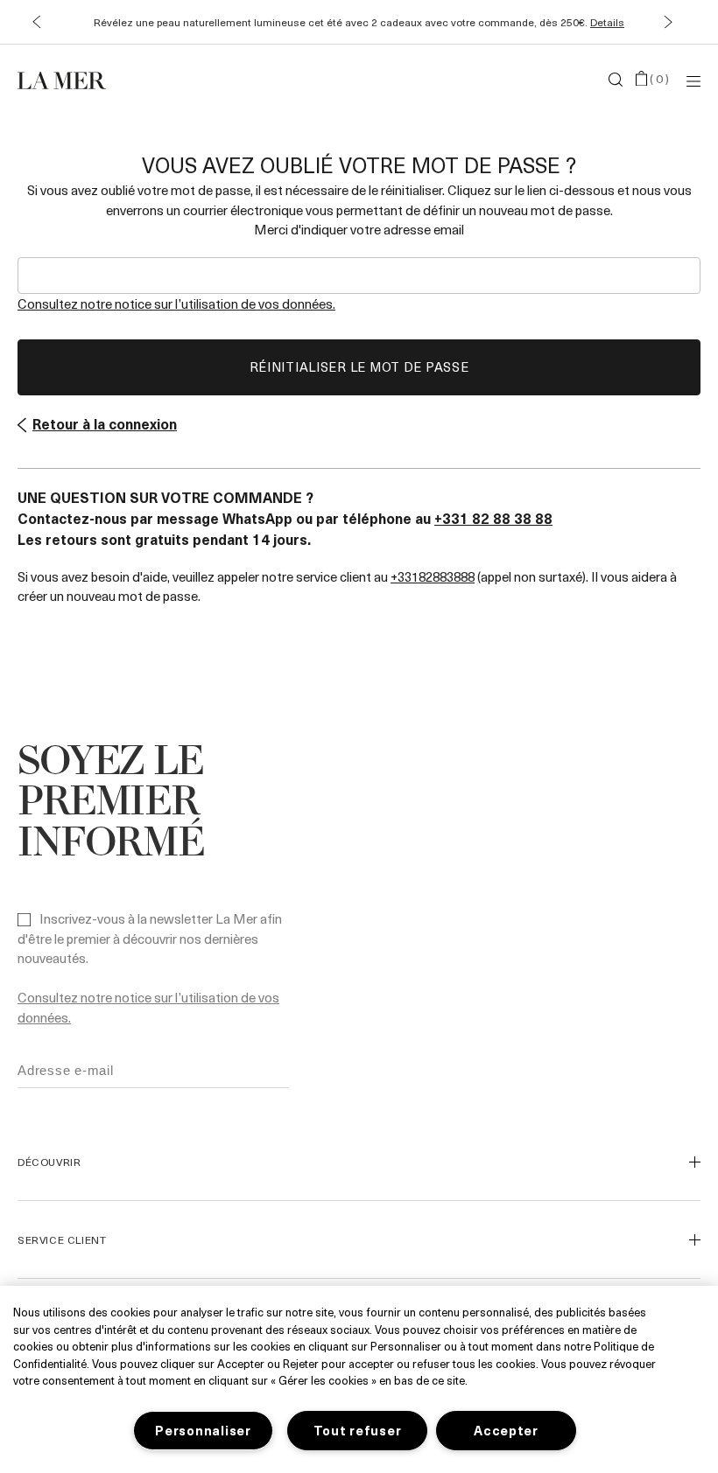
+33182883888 (433, 576)
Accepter (506, 1430)
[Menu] (693, 80)
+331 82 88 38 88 (493, 517)
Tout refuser (357, 1430)
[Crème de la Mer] (131, 79)
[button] (36, 22)
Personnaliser (202, 1430)
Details (607, 22)
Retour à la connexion (104, 423)
